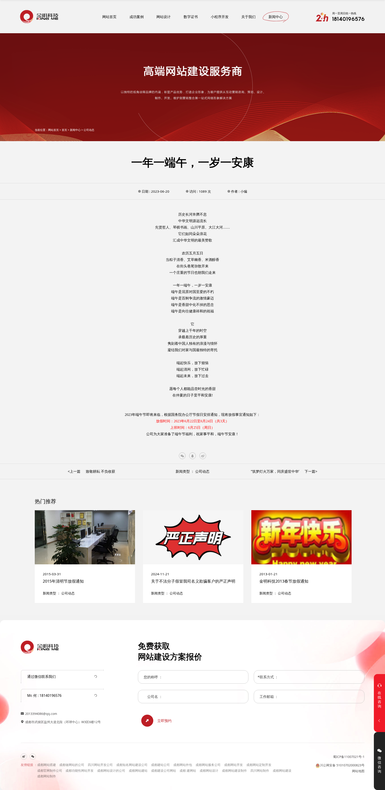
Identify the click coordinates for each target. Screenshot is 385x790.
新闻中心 (275, 17)
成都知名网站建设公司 (131, 765)
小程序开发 (220, 17)
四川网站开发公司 (100, 765)
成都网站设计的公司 (111, 770)
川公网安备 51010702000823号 (342, 765)
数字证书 (191, 17)
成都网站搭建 (46, 765)
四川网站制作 (259, 770)
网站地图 (358, 771)
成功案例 (136, 17)
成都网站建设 (282, 770)
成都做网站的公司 (71, 765)
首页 (64, 130)
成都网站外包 (182, 765)
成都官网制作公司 (49, 770)
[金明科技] (39, 16)
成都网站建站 (138, 770)
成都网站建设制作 (234, 770)
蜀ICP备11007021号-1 (349, 757)
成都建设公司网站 (163, 770)
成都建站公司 (160, 765)
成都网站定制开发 (258, 765)
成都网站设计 (209, 770)
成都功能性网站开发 (80, 770)
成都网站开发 (233, 765)
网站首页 (109, 17)
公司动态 (89, 130)
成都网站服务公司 (208, 765)
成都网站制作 (46, 776)
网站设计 (163, 17)
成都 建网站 (188, 770)
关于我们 (248, 17)
